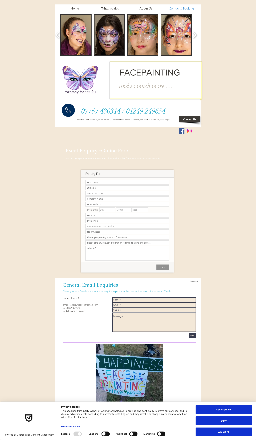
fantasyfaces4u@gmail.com (84, 304)
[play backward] (57, 35)
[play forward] (194, 35)
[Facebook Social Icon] (181, 131)
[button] (76, 35)
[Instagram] (189, 131)
